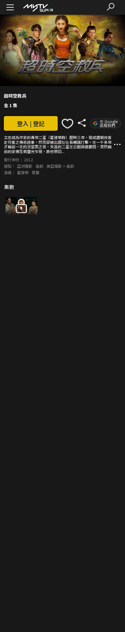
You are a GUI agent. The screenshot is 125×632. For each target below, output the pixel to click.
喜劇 (39, 166)
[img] (37, 7)
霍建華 (23, 172)
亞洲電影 (24, 166)
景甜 (35, 172)
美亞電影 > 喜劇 (60, 166)
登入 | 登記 (31, 123)
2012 (28, 159)
